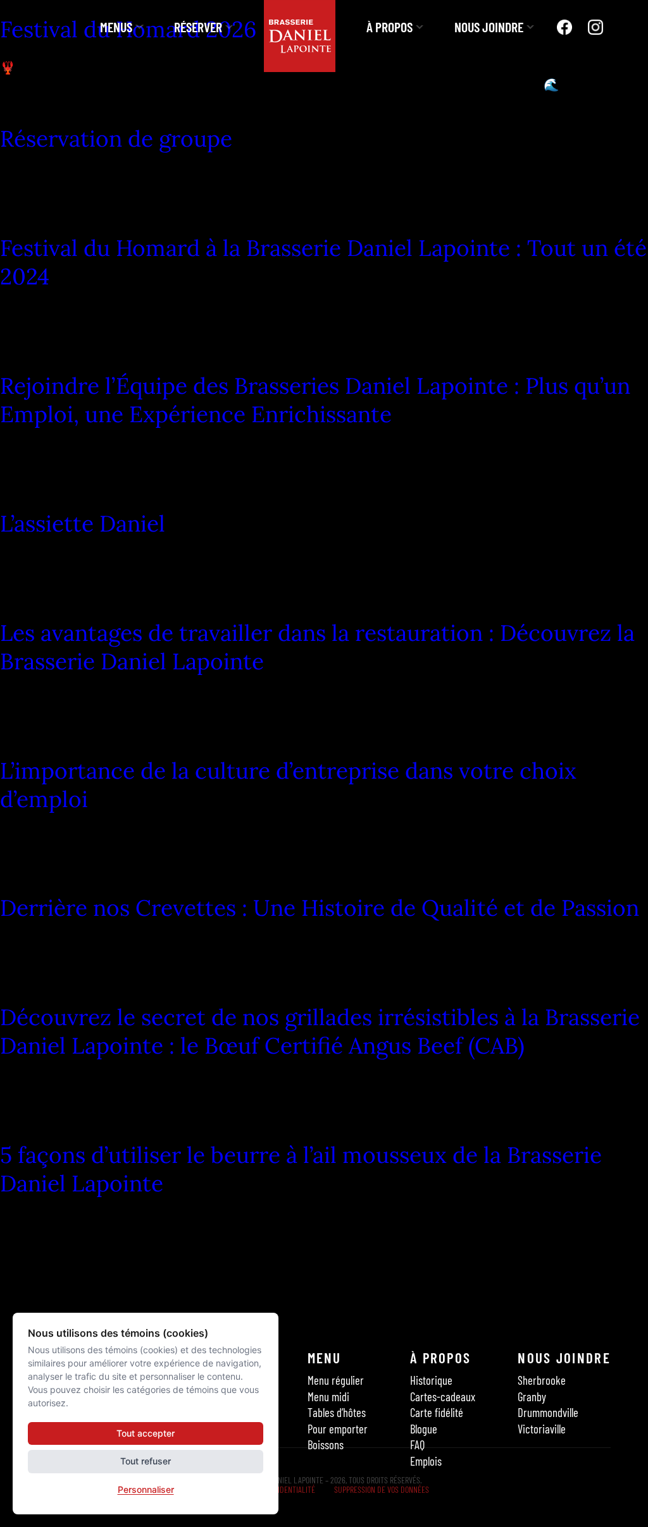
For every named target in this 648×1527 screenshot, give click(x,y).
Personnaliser (146, 1489)
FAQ (417, 1444)
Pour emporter (338, 1428)
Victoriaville (542, 1428)
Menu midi (328, 1396)
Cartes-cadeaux (442, 1396)
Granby (532, 1396)
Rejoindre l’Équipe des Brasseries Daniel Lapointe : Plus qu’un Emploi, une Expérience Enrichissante (315, 400)
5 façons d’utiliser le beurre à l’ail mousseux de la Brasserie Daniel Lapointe (301, 1169)
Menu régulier (336, 1380)
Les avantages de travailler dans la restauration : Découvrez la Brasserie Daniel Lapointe (317, 647)
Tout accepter (145, 1433)
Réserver (198, 26)
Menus (116, 26)
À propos (389, 26)
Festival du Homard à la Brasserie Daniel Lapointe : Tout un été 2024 (323, 262)
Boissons (326, 1444)
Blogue (423, 1428)
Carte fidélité (436, 1412)
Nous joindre (488, 26)
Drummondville (548, 1412)
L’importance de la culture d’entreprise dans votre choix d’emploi (288, 785)
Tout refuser (145, 1461)
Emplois (426, 1461)
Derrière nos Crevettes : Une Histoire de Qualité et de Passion (319, 908)
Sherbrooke (542, 1380)
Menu (325, 1358)
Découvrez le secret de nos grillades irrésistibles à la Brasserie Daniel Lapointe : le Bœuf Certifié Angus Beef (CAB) (320, 1031)
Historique (431, 1380)
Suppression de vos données (381, 1489)
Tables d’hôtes (337, 1412)
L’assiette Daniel (82, 523)
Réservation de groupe (116, 139)
